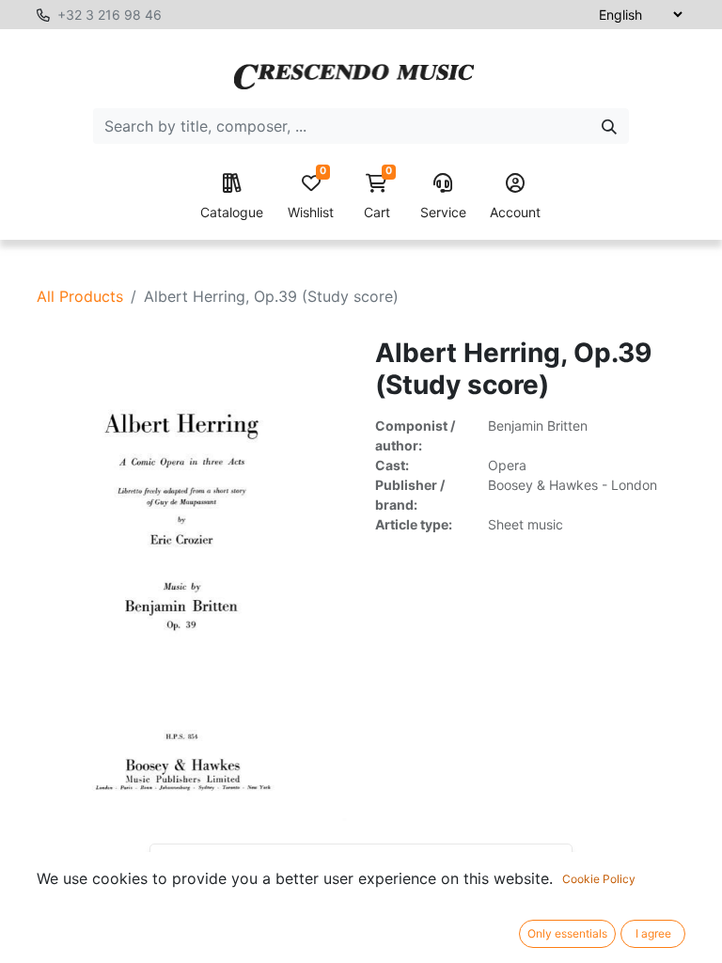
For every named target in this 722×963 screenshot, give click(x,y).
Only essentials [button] (567, 933)
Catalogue (231, 212)
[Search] (609, 126)
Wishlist (311, 197)
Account (515, 212)
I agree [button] (653, 933)
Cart (378, 197)
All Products (80, 296)
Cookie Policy (599, 879)
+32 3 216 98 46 (109, 15)
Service (443, 212)
